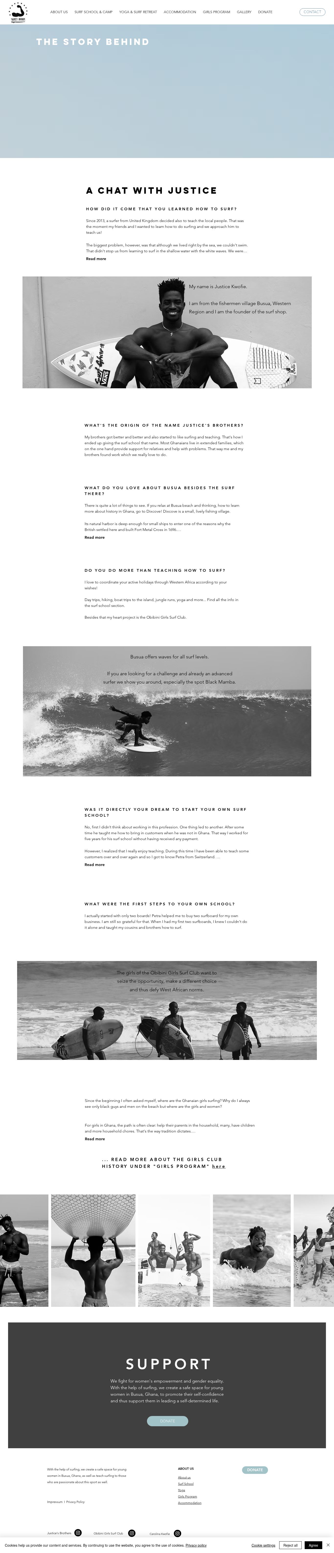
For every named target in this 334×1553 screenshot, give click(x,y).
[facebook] (78, 1532)
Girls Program (187, 1496)
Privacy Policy (75, 1502)
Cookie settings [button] (263, 1545)
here (219, 1166)
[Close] (328, 1545)
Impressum (55, 1502)
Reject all (290, 1545)
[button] (59, 12)
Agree (313, 1545)
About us (184, 1477)
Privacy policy (196, 1545)
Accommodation (189, 1503)
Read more (96, 258)
